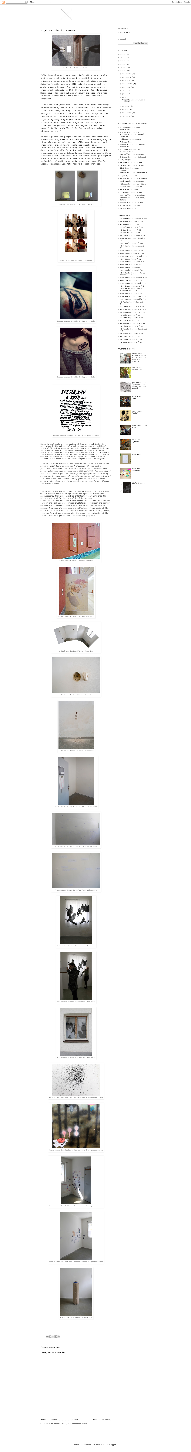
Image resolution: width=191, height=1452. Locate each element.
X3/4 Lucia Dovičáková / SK (133, 278)
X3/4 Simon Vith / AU (130, 259)
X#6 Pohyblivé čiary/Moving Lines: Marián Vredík (139, 385)
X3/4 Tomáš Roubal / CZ (131, 251)
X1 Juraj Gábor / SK (130, 337)
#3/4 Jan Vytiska (136, 441)
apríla (126, 106)
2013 (123, 71)
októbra (126, 80)
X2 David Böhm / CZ (129, 321)
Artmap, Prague (127, 142)
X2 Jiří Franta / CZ (130, 315)
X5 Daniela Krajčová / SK (132, 236)
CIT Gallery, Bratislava (132, 154)
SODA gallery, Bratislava (132, 195)
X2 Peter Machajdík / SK (132, 307)
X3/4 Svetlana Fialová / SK (133, 256)
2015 (123, 64)
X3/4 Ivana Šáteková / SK (132, 286)
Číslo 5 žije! (139, 483)
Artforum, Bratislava (130, 139)
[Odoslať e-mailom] (47, 1336)
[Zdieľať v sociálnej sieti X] (53, 1336)
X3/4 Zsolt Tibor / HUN (131, 243)
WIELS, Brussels (128, 208)
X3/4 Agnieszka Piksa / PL (133, 296)
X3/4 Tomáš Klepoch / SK (132, 253)
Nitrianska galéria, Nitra (133, 184)
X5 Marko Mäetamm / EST (131, 222)
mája (125, 97)
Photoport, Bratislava (131, 192)
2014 (123, 67)
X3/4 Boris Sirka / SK (131, 294)
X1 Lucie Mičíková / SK (131, 334)
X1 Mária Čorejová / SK (131, 326)
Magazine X (125, 32)
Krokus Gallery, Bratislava (133, 173)
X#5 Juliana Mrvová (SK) (138, 369)
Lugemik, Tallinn (128, 176)
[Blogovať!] (50, 1336)
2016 (123, 61)
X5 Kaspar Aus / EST (130, 224)
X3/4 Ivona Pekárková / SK (133, 283)
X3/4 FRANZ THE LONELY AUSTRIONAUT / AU (131, 290)
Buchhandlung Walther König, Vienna (130, 150)
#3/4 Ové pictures (136, 470)
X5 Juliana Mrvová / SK (131, 227)
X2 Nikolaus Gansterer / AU (133, 309)
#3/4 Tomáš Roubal (137, 412)
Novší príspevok (49, 1420)
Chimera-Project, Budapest (133, 157)
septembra (127, 84)
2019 (123, 54)
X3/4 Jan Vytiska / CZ (131, 281)
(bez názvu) (138, 454)
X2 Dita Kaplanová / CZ (131, 318)
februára (127, 113)
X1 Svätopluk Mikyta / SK (132, 323)
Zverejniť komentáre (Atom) (74, 1424)
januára (126, 116)
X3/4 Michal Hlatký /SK (131, 270)
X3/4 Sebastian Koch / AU (132, 262)
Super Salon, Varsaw (130, 205)
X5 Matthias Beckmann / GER (133, 219)
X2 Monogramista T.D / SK (132, 312)
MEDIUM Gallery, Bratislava (133, 178)
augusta (126, 87)
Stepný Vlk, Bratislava (131, 203)
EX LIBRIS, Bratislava (131, 162)
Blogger (112, 1445)
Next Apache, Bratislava (132, 181)
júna (125, 94)
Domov (75, 1420)
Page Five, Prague (129, 189)
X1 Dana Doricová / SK (131, 342)
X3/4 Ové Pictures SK (130, 265)
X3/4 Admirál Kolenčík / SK (133, 299)
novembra (127, 77)
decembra (127, 74)
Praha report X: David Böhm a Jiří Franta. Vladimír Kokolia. (139, 357)
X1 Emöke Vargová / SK (131, 339)
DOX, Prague (125, 160)
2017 (123, 57)
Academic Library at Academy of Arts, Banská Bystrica (132, 134)
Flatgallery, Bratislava (132, 165)
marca (125, 109)
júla (125, 91)
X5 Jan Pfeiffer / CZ (130, 230)
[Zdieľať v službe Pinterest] (58, 1336)
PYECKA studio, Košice (131, 187)
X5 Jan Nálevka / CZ (130, 233)
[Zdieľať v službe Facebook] (55, 1336)
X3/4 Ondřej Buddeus (130, 267)
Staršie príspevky (102, 1420)
